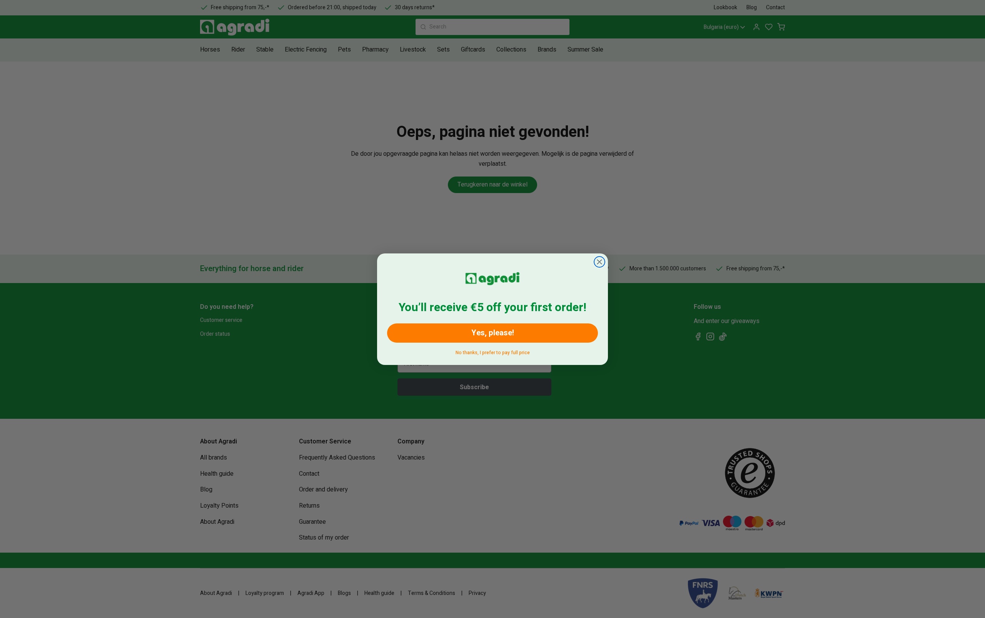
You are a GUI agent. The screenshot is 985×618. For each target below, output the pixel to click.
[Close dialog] (599, 262)
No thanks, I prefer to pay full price (493, 351)
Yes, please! (492, 332)
